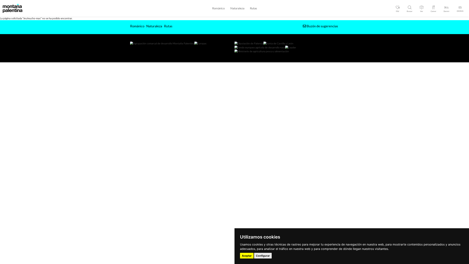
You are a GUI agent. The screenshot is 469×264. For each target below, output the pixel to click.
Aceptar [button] (247, 255)
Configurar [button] (263, 255)
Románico (218, 8)
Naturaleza (237, 8)
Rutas (253, 8)
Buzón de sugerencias (322, 26)
